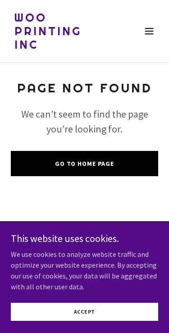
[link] (62, 45)
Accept (85, 311)
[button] (149, 31)
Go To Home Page (84, 164)
